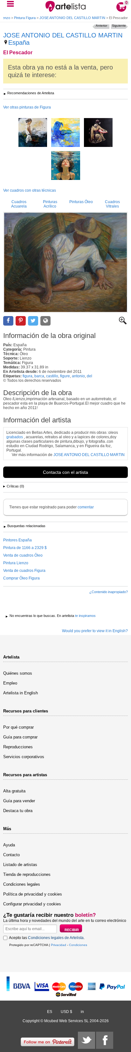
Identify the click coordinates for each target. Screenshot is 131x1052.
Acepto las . (47, 938)
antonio (78, 376)
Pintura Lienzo (15, 563)
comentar (86, 507)
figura (27, 376)
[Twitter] (86, 1040)
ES (49, 1011)
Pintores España (17, 540)
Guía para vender (19, 800)
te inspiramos (85, 616)
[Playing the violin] (65, 132)
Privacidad (58, 945)
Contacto (11, 854)
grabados (14, 437)
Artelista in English (20, 693)
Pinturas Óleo (81, 202)
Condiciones (78, 945)
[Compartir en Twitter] (33, 321)
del (89, 376)
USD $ (66, 1011)
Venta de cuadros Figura (24, 570)
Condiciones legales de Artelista (56, 938)
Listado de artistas (20, 864)
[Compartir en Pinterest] (21, 321)
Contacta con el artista (65, 472)
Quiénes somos (17, 673)
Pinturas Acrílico (50, 204)
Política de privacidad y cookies (32, 894)
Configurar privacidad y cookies (32, 904)
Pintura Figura (25, 18)
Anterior (101, 25)
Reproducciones (18, 746)
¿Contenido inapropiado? (108, 592)
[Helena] (33, 132)
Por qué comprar (18, 727)
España (19, 42)
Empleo (10, 683)
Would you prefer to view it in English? (95, 631)
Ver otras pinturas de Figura (27, 107)
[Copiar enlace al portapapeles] (45, 321)
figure (65, 376)
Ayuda (9, 845)
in (82, 1011)
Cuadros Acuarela (19, 204)
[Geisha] (98, 132)
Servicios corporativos (23, 756)
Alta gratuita (14, 791)
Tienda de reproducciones (27, 874)
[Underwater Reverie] (66, 165)
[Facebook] (104, 1040)
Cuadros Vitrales (112, 204)
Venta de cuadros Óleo (23, 555)
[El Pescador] (65, 262)
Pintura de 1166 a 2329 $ (25, 548)
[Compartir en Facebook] (8, 321)
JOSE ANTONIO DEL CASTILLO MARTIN (72, 18)
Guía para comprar (20, 737)
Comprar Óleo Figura (21, 578)
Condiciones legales (21, 884)
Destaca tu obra (17, 810)
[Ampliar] (123, 323)
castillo (52, 376)
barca (39, 376)
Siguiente (119, 25)
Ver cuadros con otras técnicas (29, 190)
